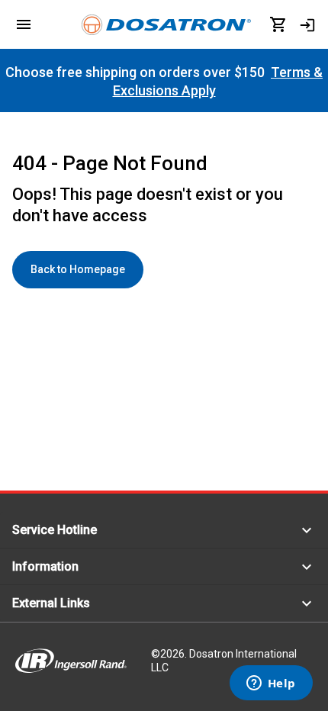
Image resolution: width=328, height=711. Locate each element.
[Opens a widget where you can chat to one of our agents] (271, 684)
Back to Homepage (78, 269)
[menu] (23, 24)
